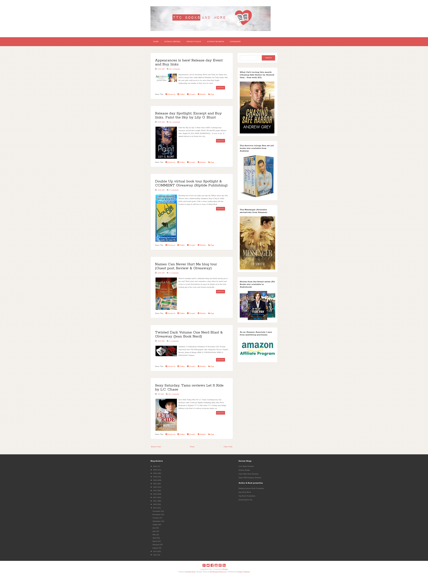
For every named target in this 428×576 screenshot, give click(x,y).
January (155, 548)
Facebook (171, 94)
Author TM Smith (215, 42)
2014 (155, 508)
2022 (155, 480)
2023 (155, 477)
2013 (155, 551)
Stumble (202, 94)
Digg (212, 94)
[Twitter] (208, 566)
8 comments (174, 190)
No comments (174, 69)
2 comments (174, 341)
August (155, 525)
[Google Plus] (204, 566)
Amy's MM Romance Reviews (250, 478)
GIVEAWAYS (235, 42)
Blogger (225, 569)
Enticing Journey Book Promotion (251, 488)
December (156, 511)
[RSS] (224, 566)
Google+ (192, 94)
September (157, 521)
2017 (155, 498)
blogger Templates (244, 572)
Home (155, 42)
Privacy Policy (193, 42)
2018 (155, 494)
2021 (155, 484)
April (154, 538)
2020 (155, 487)
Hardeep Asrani (190, 572)
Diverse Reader (244, 470)
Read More (220, 87)
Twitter (182, 94)
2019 (155, 491)
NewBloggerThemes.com (218, 572)
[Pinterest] (220, 566)
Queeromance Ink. (245, 500)
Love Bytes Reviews (246, 466)
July (154, 528)
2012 (155, 555)
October (156, 518)
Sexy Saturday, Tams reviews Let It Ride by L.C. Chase (189, 387)
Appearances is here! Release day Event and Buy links (189, 62)
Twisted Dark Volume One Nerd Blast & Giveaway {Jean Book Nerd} (189, 334)
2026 (155, 466)
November (157, 515)
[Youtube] (216, 566)
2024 (155, 473)
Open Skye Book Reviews (248, 474)
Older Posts (227, 447)
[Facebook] (212, 566)
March (155, 541)
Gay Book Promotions (247, 496)
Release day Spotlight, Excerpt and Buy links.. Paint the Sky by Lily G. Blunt (188, 115)
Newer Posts (156, 447)
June (154, 531)
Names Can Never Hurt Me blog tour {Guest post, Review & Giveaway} (186, 266)
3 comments (174, 273)
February (156, 545)
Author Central (172, 42)
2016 (155, 501)
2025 (155, 470)
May (154, 535)
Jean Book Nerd (245, 492)
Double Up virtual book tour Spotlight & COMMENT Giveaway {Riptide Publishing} (191, 183)
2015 (155, 504)
